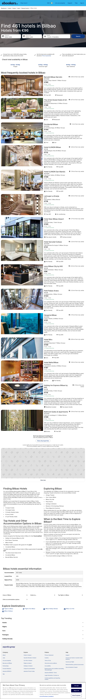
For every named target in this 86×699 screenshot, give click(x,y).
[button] (43, 622)
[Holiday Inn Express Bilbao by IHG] (43, 396)
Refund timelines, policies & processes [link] (75, 664)
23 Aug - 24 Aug (43, 64)
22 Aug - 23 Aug (15, 64)
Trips (76, 3)
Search (78, 36)
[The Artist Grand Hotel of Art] (43, 109)
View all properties (43, 441)
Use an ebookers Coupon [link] (72, 667)
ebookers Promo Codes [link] (29, 671)
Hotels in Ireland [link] (27, 655)
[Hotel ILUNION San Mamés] (43, 181)
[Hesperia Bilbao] (43, 325)
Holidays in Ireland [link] (28, 666)
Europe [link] (14, 8)
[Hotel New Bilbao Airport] (43, 228)
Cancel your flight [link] (70, 661)
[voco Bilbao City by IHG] (43, 276)
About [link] (4, 655)
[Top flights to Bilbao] (70, 595)
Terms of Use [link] (48, 660)
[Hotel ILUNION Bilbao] (43, 157)
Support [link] (67, 655)
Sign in (82, 3)
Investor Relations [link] (7, 668)
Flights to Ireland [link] (27, 663)
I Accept (76, 685)
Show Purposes (76, 695)
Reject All (76, 690)
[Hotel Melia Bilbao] (43, 371)
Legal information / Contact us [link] (52, 675)
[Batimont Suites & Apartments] (43, 421)
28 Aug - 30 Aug (71, 64)
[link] (12, 609)
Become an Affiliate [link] (7, 663)
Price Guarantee (46, 55)
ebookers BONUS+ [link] (7, 671)
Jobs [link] (4, 657)
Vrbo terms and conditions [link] (51, 663)
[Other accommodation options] (15, 599)
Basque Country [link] (25, 8)
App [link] (4, 674)
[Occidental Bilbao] (43, 133)
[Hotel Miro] (43, 348)
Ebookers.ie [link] (3, 8)
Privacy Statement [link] (49, 655)
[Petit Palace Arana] (43, 300)
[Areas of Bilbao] (15, 595)
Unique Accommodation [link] (29, 668)
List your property (60, 3)
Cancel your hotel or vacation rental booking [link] (74, 658)
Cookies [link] (47, 657)
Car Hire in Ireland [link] (28, 660)
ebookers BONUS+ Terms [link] (51, 672)
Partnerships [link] (6, 666)
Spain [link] (18, 8)
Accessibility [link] (48, 666)
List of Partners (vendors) (46, 696)
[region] (43, 690)
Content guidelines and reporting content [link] (52, 678)
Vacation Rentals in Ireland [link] (30, 657)
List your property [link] (7, 660)
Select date (8, 37)
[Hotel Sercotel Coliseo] (43, 251)
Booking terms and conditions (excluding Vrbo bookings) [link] (54, 669)
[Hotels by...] (43, 595)
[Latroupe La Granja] (43, 205)
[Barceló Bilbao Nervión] (43, 86)
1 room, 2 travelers (53, 37)
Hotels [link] (9, 8)
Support (70, 3)
